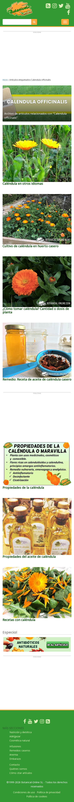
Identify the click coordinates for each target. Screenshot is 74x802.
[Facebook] (24, 722)
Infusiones (15, 746)
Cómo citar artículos (20, 773)
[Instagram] (42, 722)
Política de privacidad (48, 792)
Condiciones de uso (24, 792)
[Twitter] (36, 722)
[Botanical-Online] (20, 8)
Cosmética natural (19, 740)
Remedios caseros (19, 750)
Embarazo (15, 758)
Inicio (5, 79)
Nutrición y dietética (20, 732)
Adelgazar (14, 736)
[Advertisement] (37, 56)
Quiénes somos (18, 768)
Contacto (14, 764)
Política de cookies (36, 796)
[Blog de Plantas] (48, 722)
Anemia (13, 754)
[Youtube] (30, 722)
